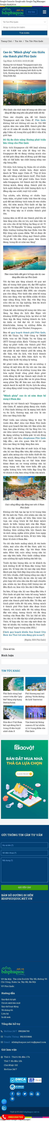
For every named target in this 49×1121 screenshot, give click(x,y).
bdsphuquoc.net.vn (31, 1112)
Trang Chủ (6, 41)
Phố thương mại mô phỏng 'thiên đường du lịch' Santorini (34, 696)
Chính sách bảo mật (10, 1003)
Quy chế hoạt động (9, 1006)
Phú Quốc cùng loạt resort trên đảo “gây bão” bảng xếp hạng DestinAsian (12, 698)
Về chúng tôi (7, 1010)
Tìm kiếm (24, 33)
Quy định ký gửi (8, 999)
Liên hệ (5, 1013)
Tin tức (18, 41)
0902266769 (23, 1031)
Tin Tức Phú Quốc (34, 41)
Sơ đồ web (5, 1017)
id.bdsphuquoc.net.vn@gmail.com (28, 1042)
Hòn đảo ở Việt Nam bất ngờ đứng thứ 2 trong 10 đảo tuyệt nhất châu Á (12, 726)
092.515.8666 (26, 1036)
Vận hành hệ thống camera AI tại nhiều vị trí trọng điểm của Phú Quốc (35, 726)
